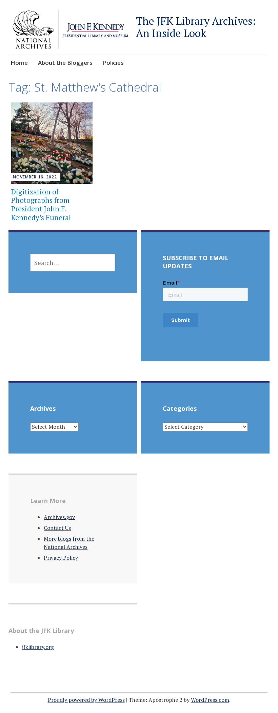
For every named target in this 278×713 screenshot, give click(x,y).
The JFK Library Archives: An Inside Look (196, 27)
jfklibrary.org (38, 647)
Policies (113, 62)
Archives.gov (59, 517)
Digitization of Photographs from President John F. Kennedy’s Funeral (41, 204)
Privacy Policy (61, 557)
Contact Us (57, 528)
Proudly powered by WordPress (86, 700)
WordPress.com (210, 700)
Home (19, 62)
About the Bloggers (65, 62)
